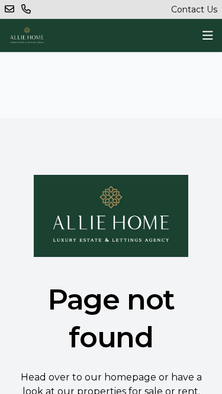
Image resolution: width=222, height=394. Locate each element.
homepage (130, 377)
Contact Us (194, 9)
